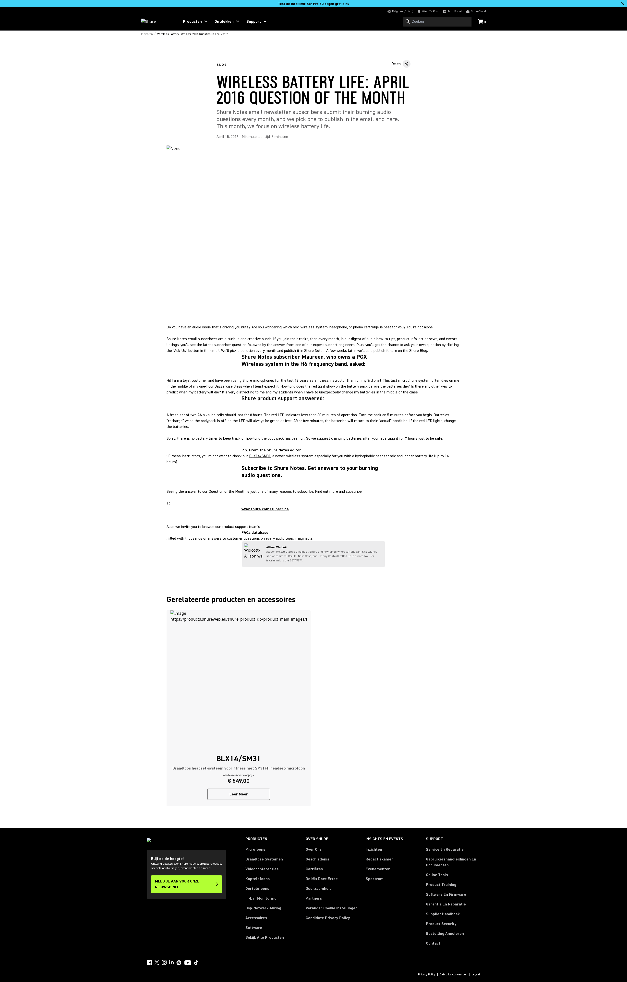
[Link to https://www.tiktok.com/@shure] (196, 962)
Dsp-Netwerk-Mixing (263, 908)
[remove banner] (623, 3)
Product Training (441, 884)
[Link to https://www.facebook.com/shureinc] (149, 962)
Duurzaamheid (319, 888)
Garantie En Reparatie (446, 904)
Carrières (314, 869)
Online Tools (437, 874)
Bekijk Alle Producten (264, 937)
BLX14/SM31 (260, 456)
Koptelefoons (257, 878)
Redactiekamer (379, 859)
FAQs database (254, 532)
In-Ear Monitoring (261, 898)
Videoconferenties (261, 869)
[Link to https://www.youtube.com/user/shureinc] (187, 963)
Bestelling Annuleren (445, 933)
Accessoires (256, 917)
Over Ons (314, 849)
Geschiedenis (317, 859)
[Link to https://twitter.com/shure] (156, 962)
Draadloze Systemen (264, 859)
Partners (314, 898)
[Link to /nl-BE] (157, 21)
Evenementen (378, 869)
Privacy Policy (426, 974)
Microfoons (255, 849)
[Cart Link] (481, 22)
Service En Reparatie (445, 849)
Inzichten (374, 849)
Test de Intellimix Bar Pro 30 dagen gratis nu (313, 4)
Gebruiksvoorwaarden (454, 974)
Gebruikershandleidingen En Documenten (451, 862)
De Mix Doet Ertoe (322, 878)
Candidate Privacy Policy (328, 917)
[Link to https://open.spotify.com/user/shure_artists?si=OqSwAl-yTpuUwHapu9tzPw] (179, 962)
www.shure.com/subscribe (265, 509)
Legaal (476, 974)
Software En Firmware (446, 894)
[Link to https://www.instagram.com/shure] (164, 962)
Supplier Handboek (443, 913)
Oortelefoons (257, 888)
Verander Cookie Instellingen (332, 908)
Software (253, 927)
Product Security (441, 923)
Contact (433, 943)
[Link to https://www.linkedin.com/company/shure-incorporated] (171, 962)
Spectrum (375, 878)
